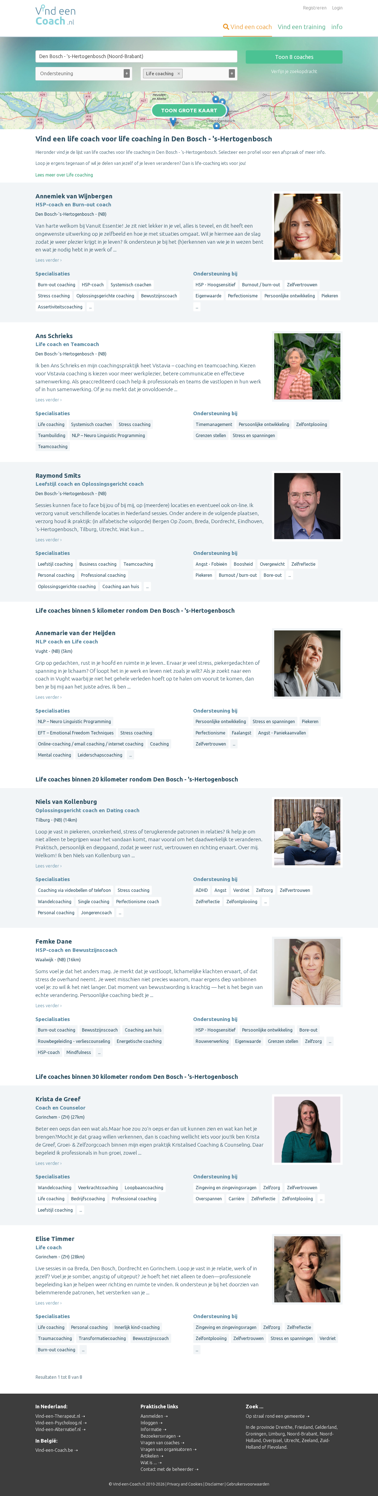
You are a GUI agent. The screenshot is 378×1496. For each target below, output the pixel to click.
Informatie (151, 1429)
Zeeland (310, 1440)
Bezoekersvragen (158, 1435)
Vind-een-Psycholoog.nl (58, 1422)
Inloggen (149, 1422)
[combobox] (83, 75)
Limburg (276, 1433)
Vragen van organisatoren (166, 1449)
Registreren (315, 7)
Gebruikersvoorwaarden (247, 1484)
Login (337, 7)
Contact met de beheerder (167, 1469)
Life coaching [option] (158, 73)
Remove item (179, 73)
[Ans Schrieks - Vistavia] (222, 104)
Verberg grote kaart (189, 120)
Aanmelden (152, 1416)
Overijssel (272, 1440)
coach (251, 26)
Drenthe (284, 1427)
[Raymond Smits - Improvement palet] (215, 101)
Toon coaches (294, 57)
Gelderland (325, 1427)
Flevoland (276, 1447)
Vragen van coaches (160, 1442)
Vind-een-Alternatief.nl (58, 1429)
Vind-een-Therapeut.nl (57, 1416)
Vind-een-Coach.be (54, 1450)
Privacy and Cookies (185, 1484)
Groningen (256, 1433)
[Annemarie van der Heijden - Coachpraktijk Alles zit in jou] (216, 128)
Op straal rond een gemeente (275, 1416)
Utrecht (291, 1440)
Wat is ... (149, 1462)
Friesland (304, 1427)
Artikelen (150, 1455)
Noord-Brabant (302, 1433)
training (301, 26)
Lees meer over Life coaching (64, 174)
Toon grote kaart (189, 110)
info (337, 26)
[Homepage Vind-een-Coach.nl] (83, 15)
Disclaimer (214, 1484)
